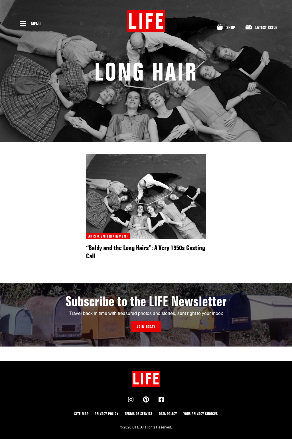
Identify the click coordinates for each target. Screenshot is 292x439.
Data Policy (168, 413)
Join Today (146, 326)
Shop (230, 27)
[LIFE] (146, 21)
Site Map (81, 413)
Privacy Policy (106, 413)
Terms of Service (139, 413)
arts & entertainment (108, 236)
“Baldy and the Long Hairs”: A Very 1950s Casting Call (145, 252)
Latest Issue (266, 27)
